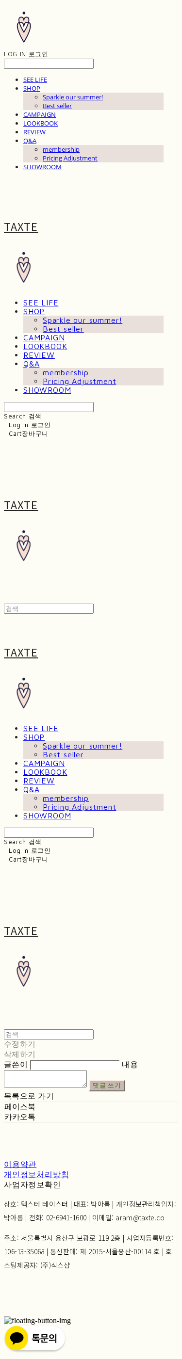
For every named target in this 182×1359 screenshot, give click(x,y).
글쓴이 (16, 1064)
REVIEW (34, 132)
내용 (130, 1064)
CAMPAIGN (39, 114)
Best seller (57, 105)
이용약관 (20, 1164)
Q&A (29, 140)
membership (61, 149)
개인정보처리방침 (36, 1174)
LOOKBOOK (40, 123)
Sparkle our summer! (73, 97)
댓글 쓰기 (107, 1085)
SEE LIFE (35, 79)
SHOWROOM (42, 166)
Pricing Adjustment (70, 158)
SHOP (31, 88)
